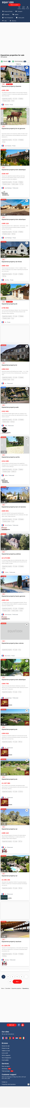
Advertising (4, 1068)
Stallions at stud (6, 1050)
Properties (6, 14)
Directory (13, 20)
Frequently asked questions (9, 1084)
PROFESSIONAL (19, 61)
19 (10, 981)
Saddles (16, 14)
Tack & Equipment (8, 17)
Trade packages (6, 1071)
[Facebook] (18, 1025)
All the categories (6, 1055)
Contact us (4, 1082)
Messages (23, 8)
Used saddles (5, 1060)
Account (27, 8)
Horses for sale (5, 1046)
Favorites (19, 8)
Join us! (11, 1025)
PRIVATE (5, 61)
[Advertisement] (15, 38)
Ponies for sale (5, 1048)
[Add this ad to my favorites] (26, 67)
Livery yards (21, 17)
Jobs (5, 20)
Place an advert (14, 4)
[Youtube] (22, 1025)
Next (17, 981)
